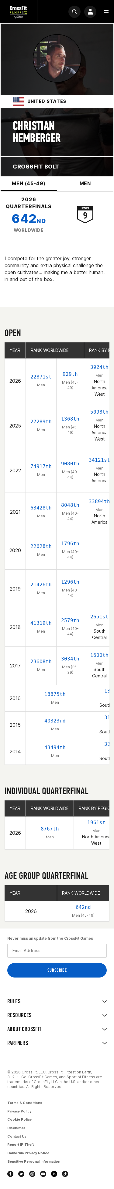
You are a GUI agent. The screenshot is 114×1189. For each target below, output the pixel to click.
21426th (41, 585)
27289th (41, 421)
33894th (99, 501)
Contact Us (16, 1136)
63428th (41, 508)
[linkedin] (54, 1174)
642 (29, 218)
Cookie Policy (19, 1119)
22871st (41, 377)
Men (85, 183)
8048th (70, 505)
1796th (70, 543)
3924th (99, 367)
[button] (106, 12)
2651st (99, 617)
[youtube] (43, 1174)
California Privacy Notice (28, 1153)
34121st (99, 460)
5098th (99, 412)
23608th (41, 661)
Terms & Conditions (24, 1103)
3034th (70, 659)
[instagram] (32, 1174)
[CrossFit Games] (18, 11)
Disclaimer (16, 1128)
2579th (70, 620)
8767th (50, 829)
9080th (70, 464)
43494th (55, 747)
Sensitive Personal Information (33, 1161)
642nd (83, 907)
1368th (70, 419)
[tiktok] (65, 1174)
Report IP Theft (20, 1144)
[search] (74, 12)
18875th (55, 694)
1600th (99, 655)
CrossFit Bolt (36, 166)
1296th (70, 582)
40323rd (55, 721)
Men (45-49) (29, 183)
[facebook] (10, 1174)
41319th (41, 623)
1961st (96, 822)
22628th (41, 546)
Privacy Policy (19, 1111)
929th (70, 374)
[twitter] (21, 1174)
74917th (41, 466)
